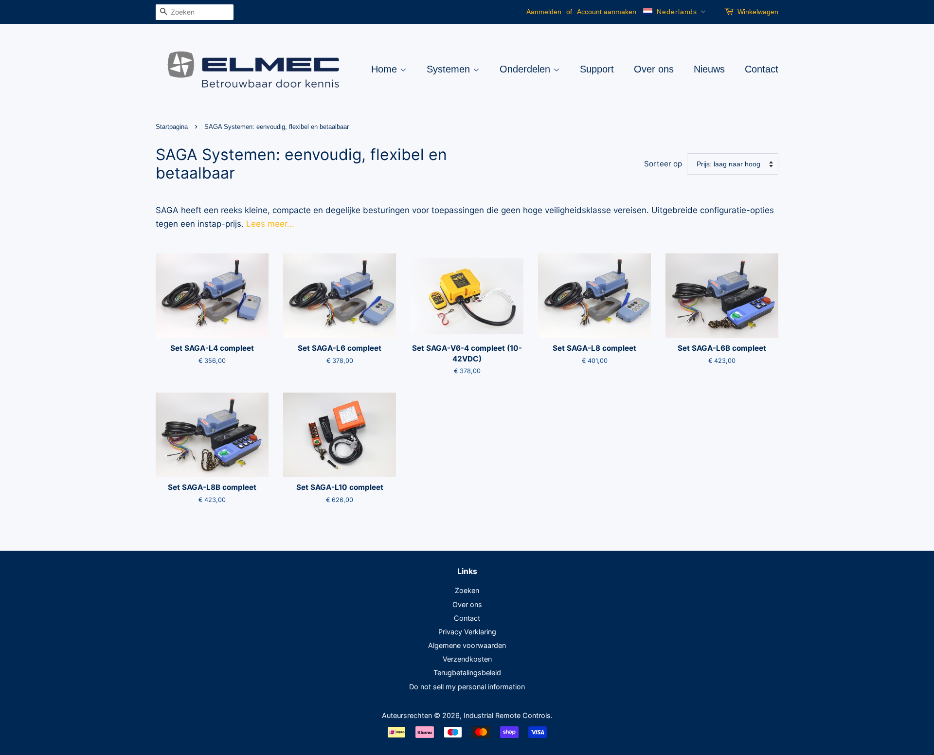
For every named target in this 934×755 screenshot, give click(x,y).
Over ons (654, 69)
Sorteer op (663, 163)
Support (597, 69)
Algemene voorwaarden (467, 645)
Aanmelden (543, 12)
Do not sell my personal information (467, 687)
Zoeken (467, 590)
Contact (761, 69)
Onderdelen (526, 69)
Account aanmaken (606, 12)
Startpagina (172, 126)
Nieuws (709, 69)
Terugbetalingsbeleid (467, 672)
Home (385, 69)
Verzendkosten (467, 659)
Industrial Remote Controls (507, 715)
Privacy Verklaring (467, 632)
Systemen (450, 69)
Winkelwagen (757, 12)
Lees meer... (270, 224)
